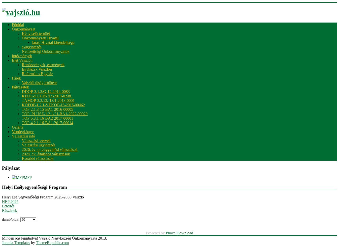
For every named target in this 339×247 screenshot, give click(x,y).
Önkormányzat (23, 29)
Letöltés (8, 206)
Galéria (17, 127)
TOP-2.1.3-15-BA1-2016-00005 (47, 109)
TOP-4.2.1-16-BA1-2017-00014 (47, 123)
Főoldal (18, 25)
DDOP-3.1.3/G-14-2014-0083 (46, 91)
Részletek (9, 210)
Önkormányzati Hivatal (40, 38)
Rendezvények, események (43, 65)
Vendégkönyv (23, 132)
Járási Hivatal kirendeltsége (53, 42)
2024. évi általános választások (46, 154)
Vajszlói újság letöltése (39, 83)
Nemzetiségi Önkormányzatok (45, 51)
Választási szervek (36, 140)
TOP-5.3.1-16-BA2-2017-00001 (47, 118)
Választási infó (23, 136)
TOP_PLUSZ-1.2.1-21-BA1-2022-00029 (55, 114)
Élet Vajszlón (22, 60)
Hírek (16, 78)
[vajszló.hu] (21, 12)
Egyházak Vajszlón (37, 69)
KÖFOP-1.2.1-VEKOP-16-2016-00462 (53, 105)
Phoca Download (179, 233)
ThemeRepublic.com (52, 243)
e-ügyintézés (31, 47)
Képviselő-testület (36, 33)
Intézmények (22, 56)
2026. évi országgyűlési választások (50, 149)
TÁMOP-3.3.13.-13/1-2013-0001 (48, 100)
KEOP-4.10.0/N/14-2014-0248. (47, 96)
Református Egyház (37, 74)
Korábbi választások (38, 158)
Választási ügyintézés (38, 145)
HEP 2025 (10, 201)
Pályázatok (20, 87)
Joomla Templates (16, 243)
